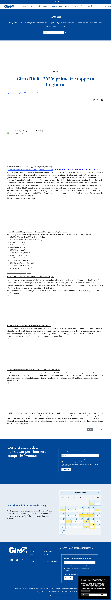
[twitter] (16, 558)
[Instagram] (58, 2)
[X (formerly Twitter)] (97, 99)
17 (63, 520)
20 (82, 520)
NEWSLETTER (48, 558)
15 (93, 514)
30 (98, 526)
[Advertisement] (55, 53)
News (33, 6)
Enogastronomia (16, 23)
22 (93, 520)
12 (76, 514)
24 (63, 526)
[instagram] (22, 558)
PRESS (32, 561)
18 (70, 520)
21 (87, 520)
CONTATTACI (48, 551)
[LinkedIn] (102, 99)
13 (82, 514)
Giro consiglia (43, 6)
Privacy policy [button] (101, 588)
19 (76, 520)
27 (82, 526)
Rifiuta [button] (85, 595)
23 (98, 520)
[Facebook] (52, 2)
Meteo (54, 6)
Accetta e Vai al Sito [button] (98, 595)
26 (76, 526)
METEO (46, 548)
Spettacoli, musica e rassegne (62, 23)
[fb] (11, 558)
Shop (82, 6)
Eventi (24, 6)
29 (93, 526)
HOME (32, 548)
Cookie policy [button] (91, 588)
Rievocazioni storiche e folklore (89, 23)
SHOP (46, 555)
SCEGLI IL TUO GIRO (50, 561)
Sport (62, 26)
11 (70, 514)
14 (87, 514)
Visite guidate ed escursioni (36, 23)
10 (63, 514)
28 (87, 526)
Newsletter (91, 6)
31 (63, 532)
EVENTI (32, 551)
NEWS (31, 555)
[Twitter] (55, 2)
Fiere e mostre (52, 26)
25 (70, 526)
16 (98, 514)
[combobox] (53, 32)
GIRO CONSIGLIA (35, 558)
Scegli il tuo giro (28, 11)
